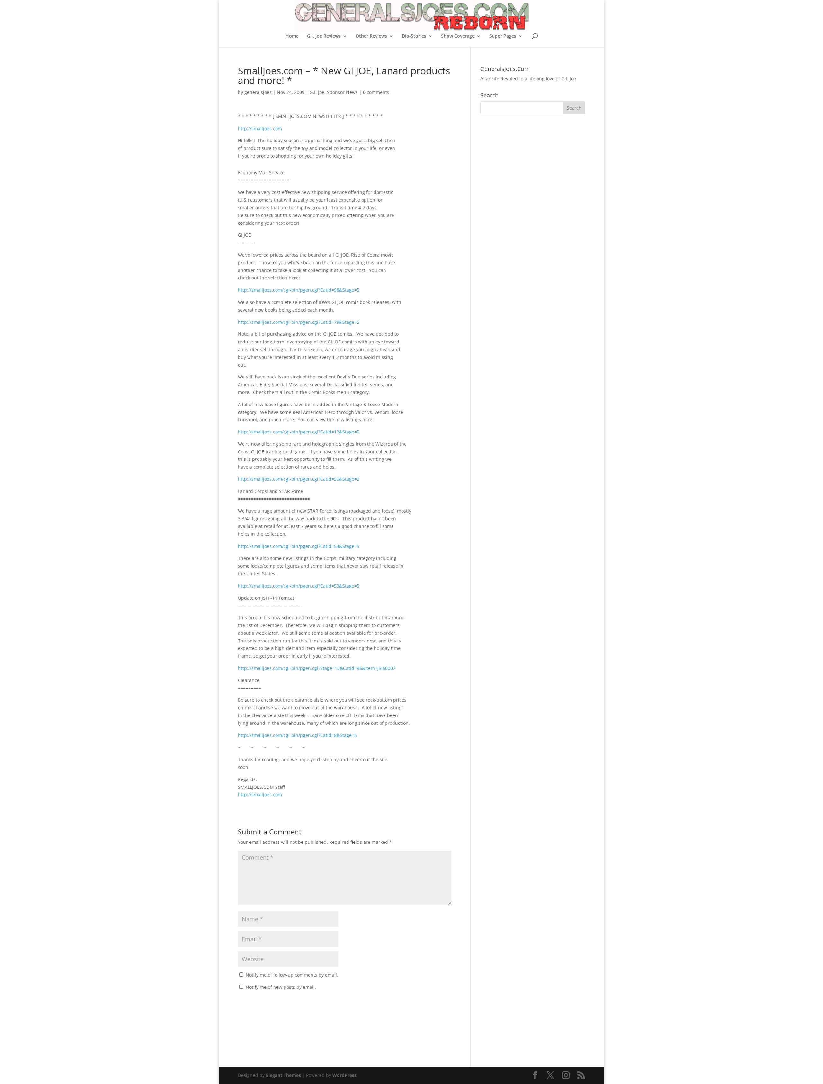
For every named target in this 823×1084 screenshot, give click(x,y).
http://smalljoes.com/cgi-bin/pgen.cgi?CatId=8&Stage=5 (297, 735)
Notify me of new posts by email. (281, 987)
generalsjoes (258, 92)
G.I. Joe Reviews (324, 36)
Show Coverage (458, 36)
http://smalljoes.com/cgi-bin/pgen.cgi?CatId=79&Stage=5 (298, 322)
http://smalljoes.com (260, 128)
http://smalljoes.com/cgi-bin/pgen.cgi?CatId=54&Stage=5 (298, 546)
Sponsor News (342, 92)
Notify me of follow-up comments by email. (292, 975)
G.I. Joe (317, 92)
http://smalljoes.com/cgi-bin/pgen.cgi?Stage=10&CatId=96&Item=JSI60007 (316, 668)
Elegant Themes (283, 1075)
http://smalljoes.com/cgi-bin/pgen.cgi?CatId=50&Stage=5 (298, 479)
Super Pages (502, 36)
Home (292, 36)
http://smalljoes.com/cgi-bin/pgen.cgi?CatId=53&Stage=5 (298, 586)
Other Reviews (371, 36)
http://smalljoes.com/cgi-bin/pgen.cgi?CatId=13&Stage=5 (298, 432)
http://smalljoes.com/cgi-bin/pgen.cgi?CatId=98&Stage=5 (298, 290)
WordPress (344, 1075)
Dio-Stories (414, 36)
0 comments (376, 92)
